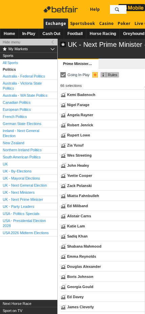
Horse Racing (103, 33)
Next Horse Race (17, 304)
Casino (106, 23)
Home (9, 33)
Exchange (56, 23)
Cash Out (51, 33)
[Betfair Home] (61, 9)
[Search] (117, 9)
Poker (124, 23)
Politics (9, 69)
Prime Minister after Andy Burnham (80, 64)
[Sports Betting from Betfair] (131, 7)
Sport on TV (12, 311)
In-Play (28, 33)
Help (95, 9)
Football (75, 33)
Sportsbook (82, 23)
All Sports (10, 63)
